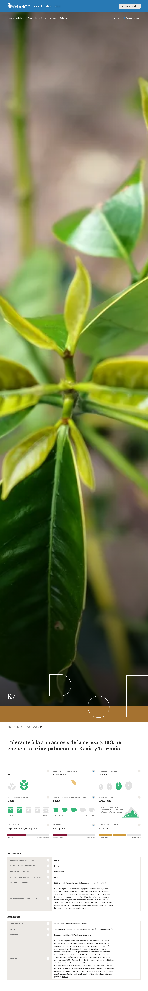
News (57, 6)
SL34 (110, 965)
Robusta (63, 18)
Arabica (53, 18)
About (48, 6)
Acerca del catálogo (37, 18)
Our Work (38, 6)
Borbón (65, 976)
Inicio (11, 727)
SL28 (68, 954)
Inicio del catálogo (15, 18)
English (105, 18)
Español (115, 18)
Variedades (33, 727)
